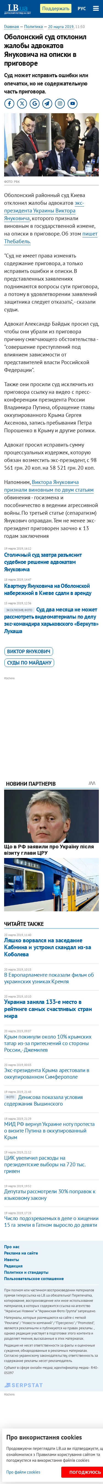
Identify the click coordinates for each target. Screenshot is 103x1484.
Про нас (12, 1246)
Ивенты (11, 1259)
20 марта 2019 (61, 26)
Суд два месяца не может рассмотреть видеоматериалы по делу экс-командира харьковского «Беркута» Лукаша (51, 620)
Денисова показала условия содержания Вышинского (43, 1100)
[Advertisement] (51, 721)
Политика (33, 26)
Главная (11, 26)
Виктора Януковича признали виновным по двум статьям (49, 485)
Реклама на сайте (21, 1253)
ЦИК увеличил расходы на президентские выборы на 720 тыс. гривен (44, 1164)
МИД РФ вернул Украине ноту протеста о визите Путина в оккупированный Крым (49, 1130)
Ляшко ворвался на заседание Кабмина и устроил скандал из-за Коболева (47, 947)
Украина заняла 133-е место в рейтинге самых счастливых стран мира (48, 1009)
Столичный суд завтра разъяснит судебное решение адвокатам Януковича (42, 562)
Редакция (13, 1266)
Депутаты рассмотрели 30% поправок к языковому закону (50, 1194)
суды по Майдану (29, 663)
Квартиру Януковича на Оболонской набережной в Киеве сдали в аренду (47, 589)
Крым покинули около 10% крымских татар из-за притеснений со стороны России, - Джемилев (47, 1043)
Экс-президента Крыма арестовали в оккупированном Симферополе (46, 1073)
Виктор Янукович (28, 651)
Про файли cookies (23, 1472)
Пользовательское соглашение (34, 1278)
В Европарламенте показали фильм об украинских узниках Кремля (49, 978)
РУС (82, 8)
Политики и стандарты (26, 1272)
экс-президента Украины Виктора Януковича (44, 210)
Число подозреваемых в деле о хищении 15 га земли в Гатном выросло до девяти (51, 1221)
